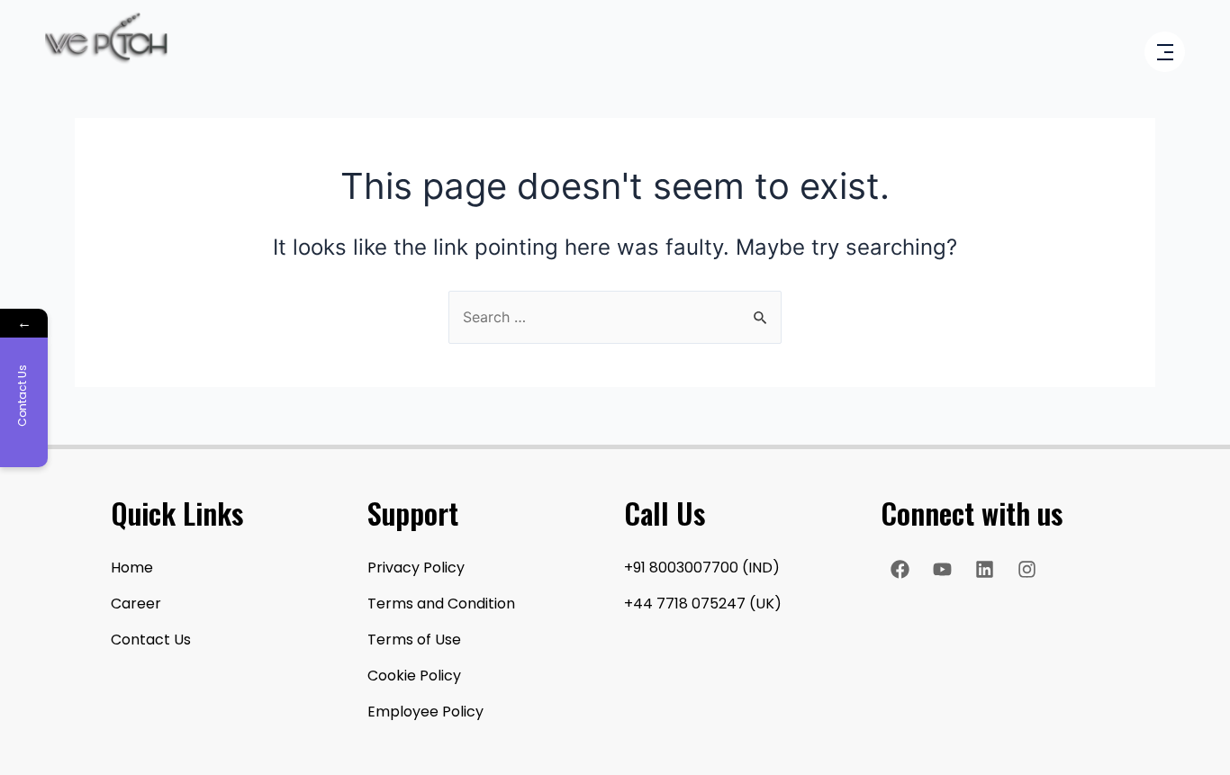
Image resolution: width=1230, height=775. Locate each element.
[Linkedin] (984, 569)
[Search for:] (615, 317)
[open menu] (1165, 53)
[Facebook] (899, 569)
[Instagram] (1026, 569)
